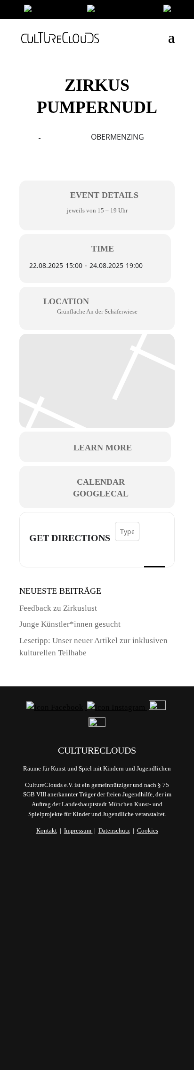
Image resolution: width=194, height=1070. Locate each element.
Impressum (77, 830)
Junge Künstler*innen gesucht (70, 624)
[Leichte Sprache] (51, 10)
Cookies (147, 830)
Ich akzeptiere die (97, 1003)
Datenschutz (114, 830)
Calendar (101, 482)
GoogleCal (101, 493)
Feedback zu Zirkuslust (58, 608)
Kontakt (46, 830)
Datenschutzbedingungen (97, 1008)
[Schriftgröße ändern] (120, 10)
